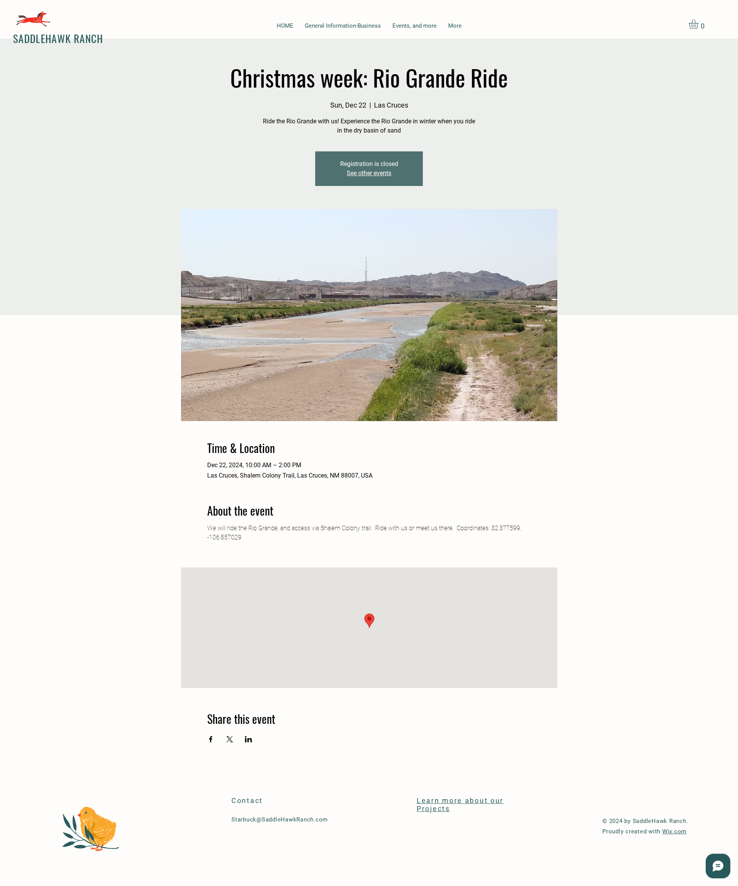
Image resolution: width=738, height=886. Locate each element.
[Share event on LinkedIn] (248, 739)
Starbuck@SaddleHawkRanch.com (279, 819)
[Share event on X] (229, 739)
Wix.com (674, 831)
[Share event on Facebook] (210, 739)
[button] (699, 24)
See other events (369, 173)
